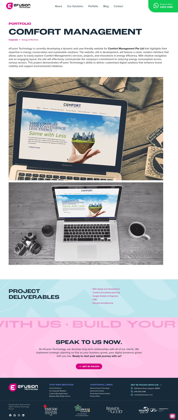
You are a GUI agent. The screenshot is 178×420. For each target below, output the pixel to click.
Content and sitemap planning (106, 292)
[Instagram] (19, 415)
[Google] (14, 415)
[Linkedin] (23, 415)
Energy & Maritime (30, 39)
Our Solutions (75, 6)
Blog (106, 6)
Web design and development (106, 289)
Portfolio (93, 6)
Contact (118, 6)
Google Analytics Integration (105, 296)
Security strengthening (103, 303)
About (58, 6)
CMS (95, 299)
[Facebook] (10, 415)
